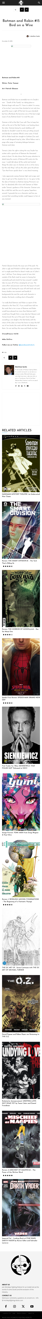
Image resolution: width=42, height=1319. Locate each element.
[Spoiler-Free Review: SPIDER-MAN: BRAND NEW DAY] (21, 666)
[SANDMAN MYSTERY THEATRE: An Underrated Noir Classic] (21, 463)
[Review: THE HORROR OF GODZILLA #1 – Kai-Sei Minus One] (21, 598)
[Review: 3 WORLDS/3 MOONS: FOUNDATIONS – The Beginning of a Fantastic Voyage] (21, 868)
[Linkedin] (22, 385)
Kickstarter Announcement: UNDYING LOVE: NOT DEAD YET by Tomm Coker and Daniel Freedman (19, 1103)
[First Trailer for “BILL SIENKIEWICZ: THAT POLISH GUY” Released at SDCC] (21, 735)
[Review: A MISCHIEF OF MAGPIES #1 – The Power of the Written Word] (21, 1139)
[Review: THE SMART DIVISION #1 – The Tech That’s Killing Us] (21, 530)
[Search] (39, 3)
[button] (3, 3)
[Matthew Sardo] (28, 36)
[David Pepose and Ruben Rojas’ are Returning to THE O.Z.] (21, 1003)
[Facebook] (22, 10)
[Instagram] (19, 385)
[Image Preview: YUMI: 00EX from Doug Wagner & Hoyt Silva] (21, 802)
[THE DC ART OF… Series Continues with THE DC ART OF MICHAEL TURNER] (21, 937)
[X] (27, 10)
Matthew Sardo (35, 36)
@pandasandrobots (26, 345)
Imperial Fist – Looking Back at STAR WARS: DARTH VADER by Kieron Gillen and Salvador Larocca (19, 1241)
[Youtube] (27, 385)
